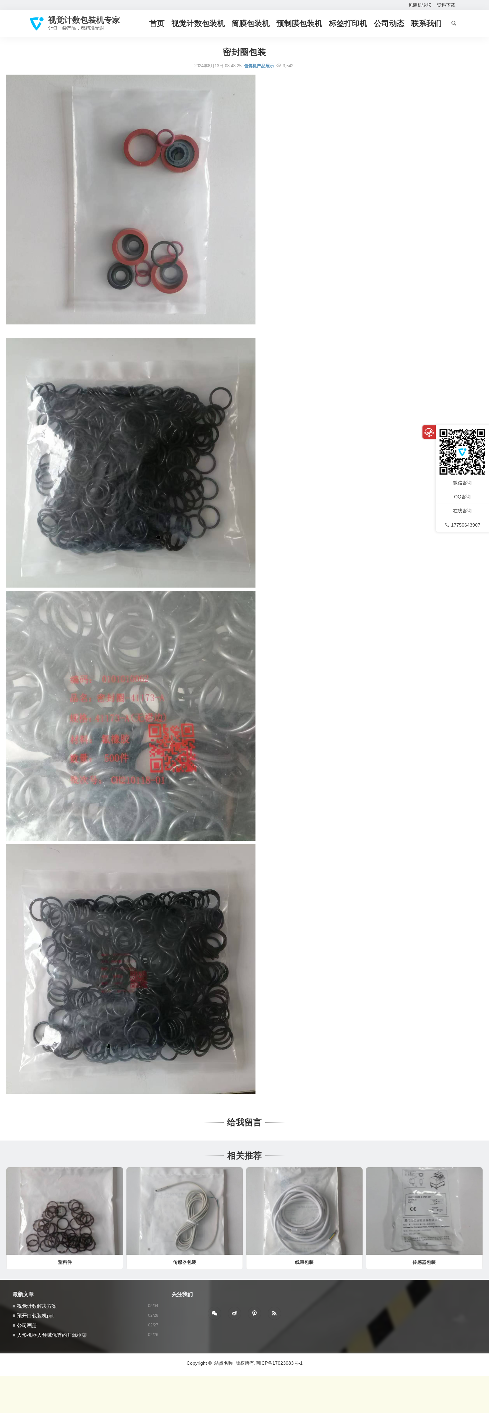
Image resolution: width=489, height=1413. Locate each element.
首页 (157, 23)
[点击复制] (254, 1313)
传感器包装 (184, 1262)
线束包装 (304, 1262)
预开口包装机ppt (35, 1315)
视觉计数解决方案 (37, 1306)
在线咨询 (462, 511)
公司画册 (27, 1325)
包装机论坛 (419, 5)
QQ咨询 (462, 497)
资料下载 (446, 5)
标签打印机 (348, 23)
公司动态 (389, 23)
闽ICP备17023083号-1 (279, 1363)
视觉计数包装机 (198, 23)
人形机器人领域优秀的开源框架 (52, 1335)
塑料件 (65, 1262)
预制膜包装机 (299, 23)
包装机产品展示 (259, 65)
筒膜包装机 (251, 23)
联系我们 (426, 23)
